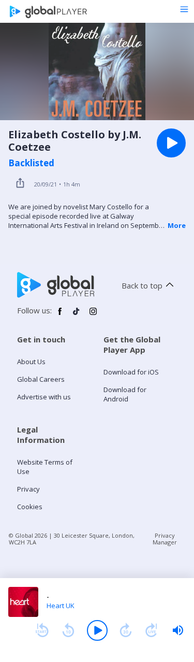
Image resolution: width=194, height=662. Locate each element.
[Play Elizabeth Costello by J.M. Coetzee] (171, 142)
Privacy (28, 489)
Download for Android (124, 394)
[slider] (178, 630)
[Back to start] (42, 630)
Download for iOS (131, 372)
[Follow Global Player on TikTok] (76, 315)
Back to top (142, 285)
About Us (31, 361)
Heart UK (60, 605)
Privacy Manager (165, 538)
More (177, 225)
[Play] (97, 630)
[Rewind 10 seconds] (68, 630)
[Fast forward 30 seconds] (125, 630)
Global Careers (41, 379)
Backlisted (31, 163)
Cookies (29, 506)
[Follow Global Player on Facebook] (60, 315)
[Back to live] (151, 630)
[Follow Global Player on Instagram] (93, 315)
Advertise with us (44, 396)
